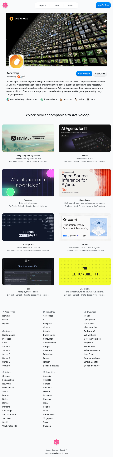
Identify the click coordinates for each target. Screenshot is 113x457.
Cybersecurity (49, 342)
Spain (45, 422)
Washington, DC (9, 426)
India (45, 403)
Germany (47, 395)
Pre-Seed (6, 339)
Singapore (48, 418)
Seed (4, 342)
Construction (49, 335)
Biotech (46, 327)
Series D (6, 358)
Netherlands (49, 414)
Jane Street (89, 319)
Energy (46, 358)
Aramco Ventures (92, 358)
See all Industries (51, 366)
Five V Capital (90, 327)
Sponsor (55, 450)
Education (48, 354)
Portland (6, 407)
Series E (6, 362)
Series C (6, 354)
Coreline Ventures (92, 339)
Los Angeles (8, 380)
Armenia (47, 376)
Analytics (47, 323)
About (48, 450)
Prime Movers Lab (92, 350)
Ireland (46, 407)
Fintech (46, 362)
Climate (46, 331)
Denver (5, 403)
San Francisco (9, 414)
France (46, 391)
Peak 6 (87, 316)
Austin (5, 391)
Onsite (5, 319)
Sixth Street (89, 346)
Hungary (47, 399)
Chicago (6, 376)
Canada (46, 384)
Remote (6, 316)
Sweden (47, 426)
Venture (6, 366)
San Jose (6, 418)
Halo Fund (88, 354)
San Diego (7, 410)
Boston (5, 395)
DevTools (47, 350)
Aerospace (48, 316)
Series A (6, 346)
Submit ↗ (63, 450)
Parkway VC (89, 331)
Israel (45, 410)
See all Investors (91, 366)
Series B (6, 350)
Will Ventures (90, 335)
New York (6, 384)
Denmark (47, 387)
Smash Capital (91, 362)
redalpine (88, 342)
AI (44, 319)
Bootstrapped (8, 335)
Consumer (48, 339)
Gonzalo (65, 453)
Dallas (5, 399)
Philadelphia (8, 387)
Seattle (5, 422)
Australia (47, 380)
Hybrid (5, 323)
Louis (55, 453)
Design (46, 346)
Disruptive (89, 323)
